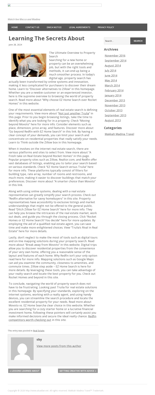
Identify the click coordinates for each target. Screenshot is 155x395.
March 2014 (112, 85)
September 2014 (115, 60)
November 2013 (115, 105)
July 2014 (110, 70)
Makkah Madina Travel (119, 134)
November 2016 (115, 55)
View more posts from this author (59, 346)
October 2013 (113, 110)
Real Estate (38, 330)
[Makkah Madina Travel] (55, 4)
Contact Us (32, 27)
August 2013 (113, 120)
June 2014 (111, 75)
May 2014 (111, 80)
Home (15, 27)
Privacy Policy (106, 27)
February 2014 (114, 90)
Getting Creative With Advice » (77, 370)
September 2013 (115, 115)
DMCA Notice (54, 27)
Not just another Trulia (74, 113)
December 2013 (115, 100)
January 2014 (113, 95)
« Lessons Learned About (25, 370)
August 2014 (113, 65)
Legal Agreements (79, 27)
